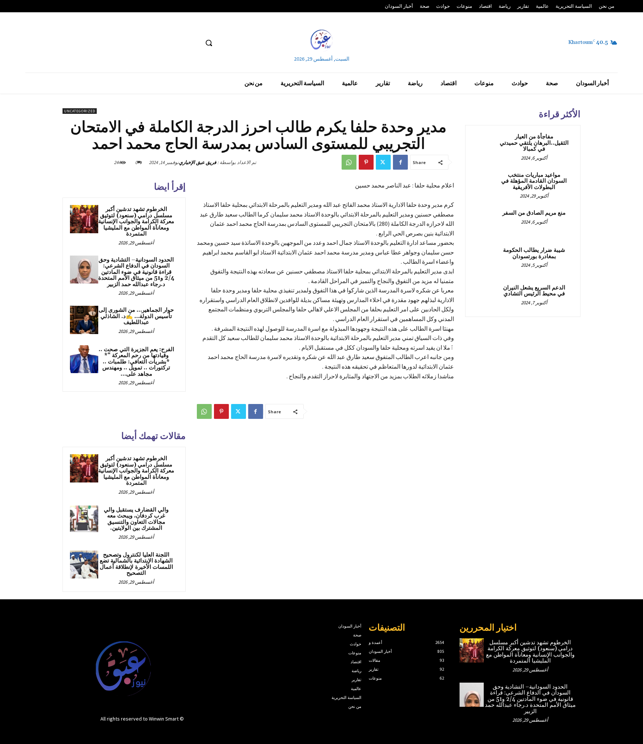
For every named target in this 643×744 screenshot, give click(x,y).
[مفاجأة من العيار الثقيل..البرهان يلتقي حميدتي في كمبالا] (486, 145)
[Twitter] (383, 162)
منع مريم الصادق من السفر (534, 213)
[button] (209, 43)
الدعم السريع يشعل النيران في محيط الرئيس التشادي (534, 291)
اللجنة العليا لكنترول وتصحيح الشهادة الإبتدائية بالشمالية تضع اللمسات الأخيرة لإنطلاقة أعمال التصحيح (136, 564)
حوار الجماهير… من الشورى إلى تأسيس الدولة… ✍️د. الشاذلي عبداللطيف (136, 316)
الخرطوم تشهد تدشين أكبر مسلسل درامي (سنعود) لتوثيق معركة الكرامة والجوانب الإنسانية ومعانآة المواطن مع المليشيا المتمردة (136, 221)
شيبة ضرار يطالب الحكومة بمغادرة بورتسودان (534, 253)
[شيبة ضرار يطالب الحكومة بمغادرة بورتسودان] (486, 259)
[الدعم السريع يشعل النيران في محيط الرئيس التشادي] (486, 296)
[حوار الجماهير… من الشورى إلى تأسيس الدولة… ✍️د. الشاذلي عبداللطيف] (84, 320)
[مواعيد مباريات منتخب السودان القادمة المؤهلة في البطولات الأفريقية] (486, 184)
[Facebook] (400, 162)
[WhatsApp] (349, 162)
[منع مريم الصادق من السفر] (486, 222)
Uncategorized (79, 111)
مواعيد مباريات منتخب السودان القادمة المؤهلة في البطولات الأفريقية (534, 181)
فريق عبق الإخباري (197, 162)
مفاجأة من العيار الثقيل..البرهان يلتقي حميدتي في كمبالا (534, 143)
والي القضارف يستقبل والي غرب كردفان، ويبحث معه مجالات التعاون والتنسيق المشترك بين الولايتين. (136, 519)
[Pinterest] (366, 162)
